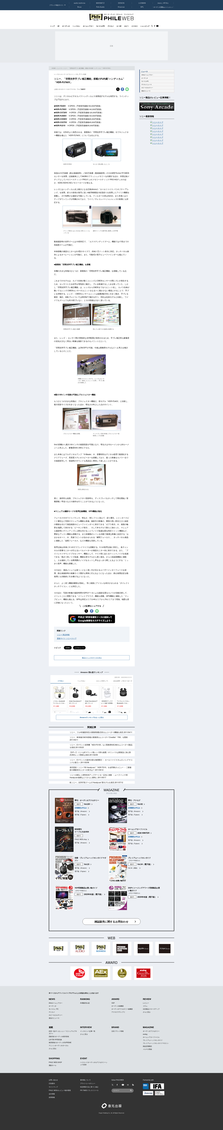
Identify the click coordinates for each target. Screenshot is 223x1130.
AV (58, 26)
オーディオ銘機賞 (118, 1006)
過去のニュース (145, 91)
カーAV (118, 26)
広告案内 (52, 1083)
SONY (68, 648)
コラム (145, 1006)
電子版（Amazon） (81, 811)
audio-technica (79, 3)
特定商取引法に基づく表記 (89, 1087)
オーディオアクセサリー (151, 1031)
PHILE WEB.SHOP (55, 1062)
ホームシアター (88, 26)
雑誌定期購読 (147, 1046)
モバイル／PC (53, 1009)
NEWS (52, 999)
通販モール (52, 1065)
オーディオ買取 (163, 7)
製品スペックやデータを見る (92, 658)
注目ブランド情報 (118, 1031)
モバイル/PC (100, 26)
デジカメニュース (146, 84)
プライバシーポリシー (87, 1083)
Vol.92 (140, 804)
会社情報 (52, 1094)
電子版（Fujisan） (81, 814)
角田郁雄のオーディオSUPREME (60, 1042)
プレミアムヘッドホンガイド (152, 1040)
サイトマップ (53, 1087)
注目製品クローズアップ (151, 1009)
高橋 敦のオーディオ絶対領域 (59, 1036)
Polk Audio (100, 7)
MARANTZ (100, 3)
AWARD (115, 999)
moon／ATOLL (163, 3)
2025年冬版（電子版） (93, 894)
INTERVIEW (86, 1027)
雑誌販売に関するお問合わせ (111, 921)
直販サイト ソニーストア (67, 638)
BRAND (115, 1027)
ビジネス (135, 26)
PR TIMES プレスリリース (89, 1090)
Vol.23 (86, 864)
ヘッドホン (76, 26)
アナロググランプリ (118, 1012)
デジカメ (111, 26)
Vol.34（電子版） (144, 864)
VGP (113, 1003)
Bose (79, 7)
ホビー (126, 26)
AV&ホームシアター (147, 75)
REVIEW (147, 999)
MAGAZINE (111, 790)
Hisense (121, 7)
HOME (54, 68)
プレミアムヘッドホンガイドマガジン (156, 1043)
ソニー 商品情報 (63, 634)
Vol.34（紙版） (133, 868)
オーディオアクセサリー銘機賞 (122, 1009)
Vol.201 (87, 804)
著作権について (85, 1080)
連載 (51, 1027)
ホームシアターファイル (151, 1037)
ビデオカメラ (79, 648)
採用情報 (52, 1097)
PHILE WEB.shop (81, 839)
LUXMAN (142, 3)
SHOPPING (54, 1058)
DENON (121, 3)
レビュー (146, 1003)
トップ (52, 26)
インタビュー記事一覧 (87, 1031)
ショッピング (144, 26)
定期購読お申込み (81, 808)
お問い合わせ (53, 1080)
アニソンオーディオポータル (58, 1045)
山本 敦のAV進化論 (55, 1039)
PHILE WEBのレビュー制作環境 (60, 1090)
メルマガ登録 (147, 1049)
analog (145, 1034)
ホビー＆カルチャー (147, 87)
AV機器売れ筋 (85, 1003)
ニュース (59, 68)
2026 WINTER (143, 833)
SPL (142, 7)
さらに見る (146, 1012)
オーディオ (66, 26)
